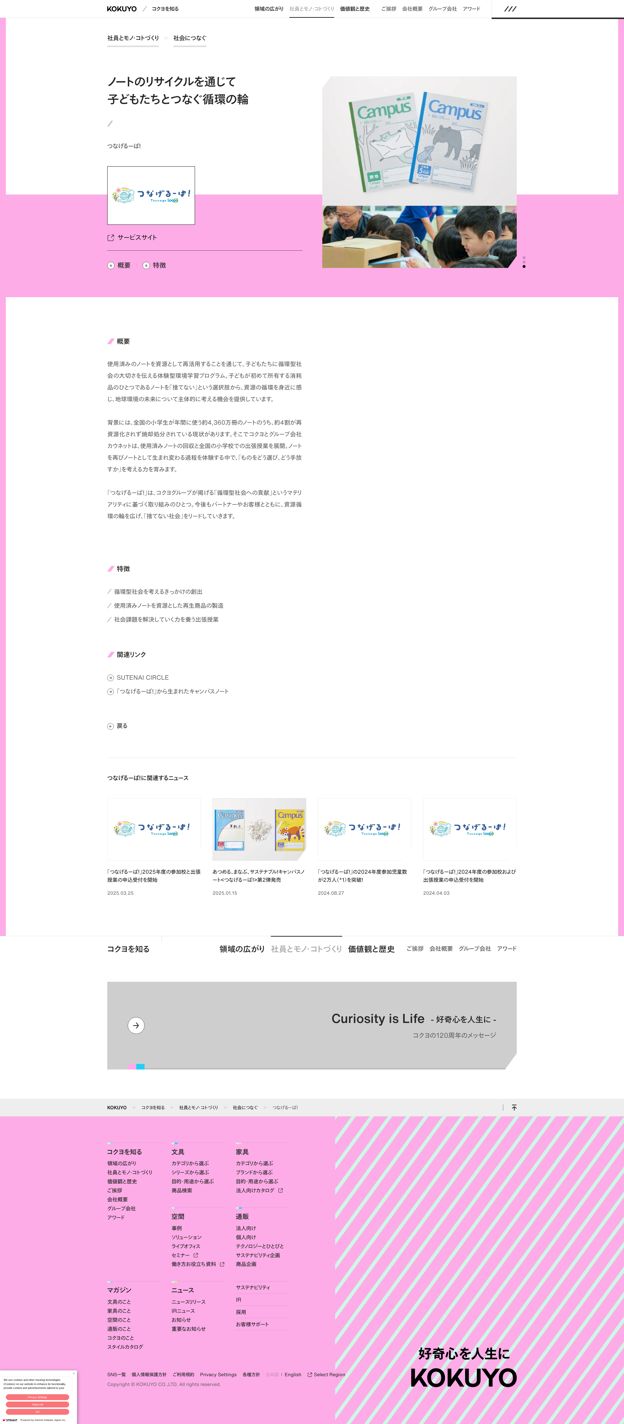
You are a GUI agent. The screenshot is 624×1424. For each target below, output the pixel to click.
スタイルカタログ (125, 1347)
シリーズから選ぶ (190, 1172)
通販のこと (119, 1329)
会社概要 (412, 9)
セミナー (181, 1255)
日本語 (272, 1374)
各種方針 (251, 1374)
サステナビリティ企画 (258, 1255)
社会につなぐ (189, 37)
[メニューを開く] (510, 9)
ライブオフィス (186, 1246)
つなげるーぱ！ (285, 1107)
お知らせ (181, 1320)
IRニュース (183, 1311)
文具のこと (119, 1302)
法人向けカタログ (256, 1190)
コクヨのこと (120, 1338)
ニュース (182, 1290)
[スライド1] (524, 257)
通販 (242, 1216)
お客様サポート (252, 1324)
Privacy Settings (37, 1397)
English (293, 1374)
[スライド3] (524, 266)
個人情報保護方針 (149, 1374)
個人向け (246, 1237)
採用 (241, 1312)
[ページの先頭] (514, 1107)
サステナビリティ (253, 1287)
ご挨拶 (388, 9)
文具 (178, 1152)
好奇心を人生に (464, 1353)
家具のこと (119, 1311)
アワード (471, 9)
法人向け (246, 1228)
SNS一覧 (116, 1374)
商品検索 (182, 1190)
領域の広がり (268, 9)
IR (238, 1300)
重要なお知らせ (189, 1329)
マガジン (119, 1290)
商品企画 (246, 1264)
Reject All (37, 1404)
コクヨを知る (165, 9)
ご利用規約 (183, 1374)
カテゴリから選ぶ (190, 1163)
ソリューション (187, 1237)
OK (37, 1411)
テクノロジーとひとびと (260, 1246)
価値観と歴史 (355, 9)
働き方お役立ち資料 (194, 1264)
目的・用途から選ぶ (193, 1181)
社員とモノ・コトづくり (311, 9)
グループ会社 (443, 9)
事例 (177, 1228)
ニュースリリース (188, 1302)
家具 (242, 1152)
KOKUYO (117, 1107)
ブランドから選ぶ (254, 1172)
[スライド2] (524, 262)
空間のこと (119, 1320)
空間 (178, 1216)
